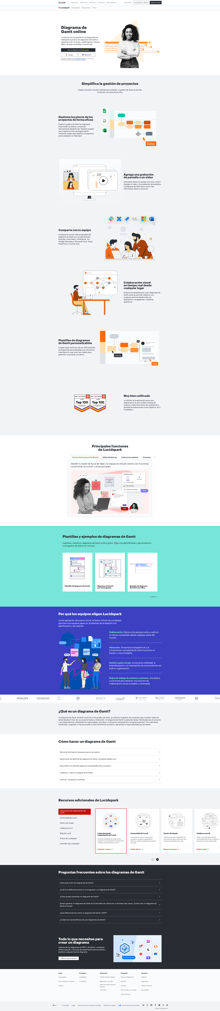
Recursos (92, 2)
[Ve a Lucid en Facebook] (155, 1005)
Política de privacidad (80, 59)
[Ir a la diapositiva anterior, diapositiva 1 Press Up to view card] (152, 859)
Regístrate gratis (155, 2)
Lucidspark (82, 977)
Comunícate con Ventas (141, 2)
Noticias (123, 981)
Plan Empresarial (111, 2)
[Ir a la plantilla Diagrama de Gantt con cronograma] (110, 572)
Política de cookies (109, 1005)
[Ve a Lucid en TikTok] (167, 1005)
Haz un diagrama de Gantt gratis (78, 50)
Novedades (145, 990)
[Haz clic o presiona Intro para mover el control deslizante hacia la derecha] (154, 457)
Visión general (75, 7)
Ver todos (103, 990)
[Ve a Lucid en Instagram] (151, 1005)
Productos (74, 2)
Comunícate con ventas (128, 990)
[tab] (85, 457)
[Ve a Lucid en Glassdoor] (163, 1005)
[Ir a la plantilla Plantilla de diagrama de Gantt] (77, 572)
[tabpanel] (110, 831)
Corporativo (62, 977)
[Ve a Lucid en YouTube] (159, 1005)
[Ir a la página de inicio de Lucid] (64, 2)
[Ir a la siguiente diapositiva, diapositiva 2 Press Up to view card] (157, 859)
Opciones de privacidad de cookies (89, 1005)
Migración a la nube (106, 981)
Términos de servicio (81, 58)
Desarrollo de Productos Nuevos (108, 985)
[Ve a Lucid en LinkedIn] (143, 1005)
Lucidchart (82, 981)
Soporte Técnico (146, 985)
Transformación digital (107, 977)
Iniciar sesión (128, 2)
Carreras (123, 985)
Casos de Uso (85, 7)
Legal (73, 1005)
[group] (110, 492)
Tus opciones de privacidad (130, 1005)
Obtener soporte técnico (69, 958)
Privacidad (65, 1005)
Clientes (144, 977)
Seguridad (144, 981)
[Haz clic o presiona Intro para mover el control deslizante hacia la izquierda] (65, 457)
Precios (94, 7)
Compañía (101, 2)
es (55, 1005)
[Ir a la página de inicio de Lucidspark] (64, 7)
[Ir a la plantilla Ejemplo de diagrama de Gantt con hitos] (142, 572)
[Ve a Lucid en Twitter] (147, 1005)
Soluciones (83, 2)
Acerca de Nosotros (127, 977)
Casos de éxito (125, 994)
